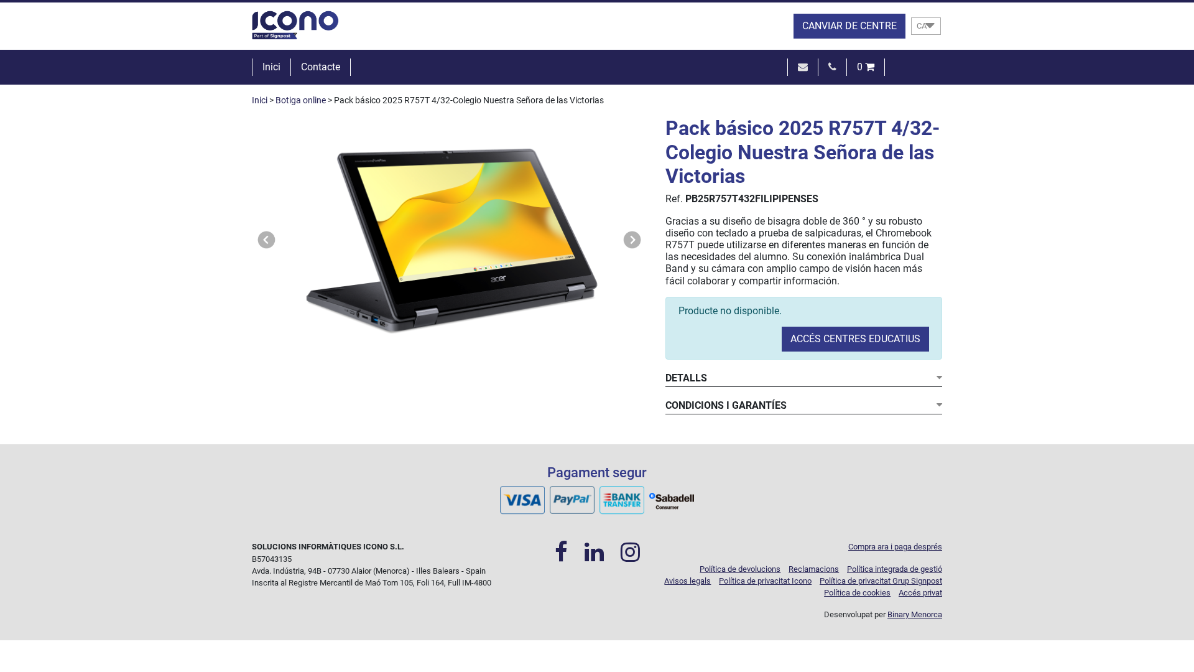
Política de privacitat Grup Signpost (881, 581)
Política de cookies (857, 592)
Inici (271, 67)
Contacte (320, 67)
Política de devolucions (740, 569)
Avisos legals (687, 581)
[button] (267, 239)
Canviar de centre (849, 26)
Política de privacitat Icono (765, 581)
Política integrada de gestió (894, 569)
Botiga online (300, 100)
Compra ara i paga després (895, 546)
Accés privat (920, 592)
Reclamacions (814, 569)
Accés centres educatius (855, 339)
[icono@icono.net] (803, 67)
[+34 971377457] (832, 67)
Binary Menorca (914, 614)
